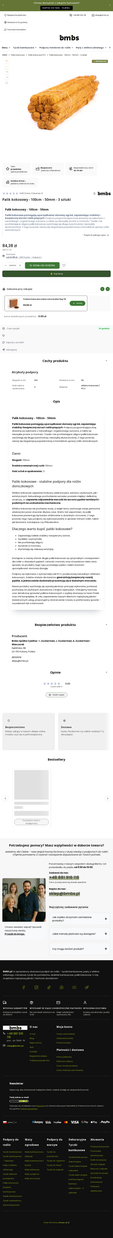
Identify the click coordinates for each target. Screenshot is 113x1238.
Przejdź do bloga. (15, 934)
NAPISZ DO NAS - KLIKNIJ (56, 7)
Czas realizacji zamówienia (69, 1070)
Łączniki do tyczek (99, 1173)
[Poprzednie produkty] (5, 798)
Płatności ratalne (64, 1061)
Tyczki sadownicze (12, 1200)
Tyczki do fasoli (54, 1165)
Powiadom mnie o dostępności (31, 822)
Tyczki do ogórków (56, 1160)
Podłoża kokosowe (99, 1146)
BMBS (4, 55)
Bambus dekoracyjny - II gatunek (76, 1188)
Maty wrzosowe (32, 1178)
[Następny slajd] (107, 289)
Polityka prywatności (40, 1060)
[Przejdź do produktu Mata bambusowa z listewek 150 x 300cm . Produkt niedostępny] (31, 787)
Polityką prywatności (29, 1109)
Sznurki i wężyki (97, 1164)
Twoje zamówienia (65, 1034)
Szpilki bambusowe (12, 1196)
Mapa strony (36, 1042)
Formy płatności (64, 1057)
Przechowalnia (63, 1042)
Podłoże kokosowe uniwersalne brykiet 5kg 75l (44, 299)
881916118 (16, 657)
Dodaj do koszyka (44, 265)
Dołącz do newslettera (23, 1101)
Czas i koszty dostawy (67, 1065)
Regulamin (40, 1106)
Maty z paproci (32, 1174)
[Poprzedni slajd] (102, 289)
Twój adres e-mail (19, 1097)
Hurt (32, 1047)
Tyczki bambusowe (12, 1152)
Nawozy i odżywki (98, 1168)
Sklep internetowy (55, 1222)
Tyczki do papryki (55, 1169)
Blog (32, 1038)
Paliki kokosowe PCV (37, 55)
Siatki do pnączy (98, 1159)
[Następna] (109, 6)
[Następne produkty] (108, 798)
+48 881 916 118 (79, 15)
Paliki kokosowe (18, 55)
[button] (64, 265)
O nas (32, 1034)
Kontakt (33, 1051)
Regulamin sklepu (38, 1056)
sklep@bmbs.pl (102, 15)
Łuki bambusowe (11, 1205)
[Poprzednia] (3, 6)
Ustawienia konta (64, 1038)
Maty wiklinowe (32, 1169)
